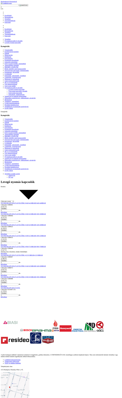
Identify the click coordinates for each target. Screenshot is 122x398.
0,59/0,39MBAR (41, 277)
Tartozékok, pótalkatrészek (16, 94)
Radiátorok (8, 57)
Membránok (8, 100)
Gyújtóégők (8, 74)
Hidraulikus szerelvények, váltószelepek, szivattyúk (20, 98)
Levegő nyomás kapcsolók (13, 42)
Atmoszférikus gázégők (12, 65)
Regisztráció (13, 1)
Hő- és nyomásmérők (11, 82)
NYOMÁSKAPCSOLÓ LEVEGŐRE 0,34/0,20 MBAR (18, 225)
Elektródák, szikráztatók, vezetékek (15, 76)
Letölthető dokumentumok (12, 360)
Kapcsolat (8, 22)
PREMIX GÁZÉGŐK (11, 67)
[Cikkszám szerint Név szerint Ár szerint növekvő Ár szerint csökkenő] (22, 201)
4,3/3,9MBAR (38, 255)
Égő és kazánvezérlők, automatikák (15, 64)
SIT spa (10, 177)
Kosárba (4, 208)
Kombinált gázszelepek (12, 60)
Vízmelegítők (9, 50)
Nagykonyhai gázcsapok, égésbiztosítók (17, 70)
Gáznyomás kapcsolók (15, 93)
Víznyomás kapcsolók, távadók (17, 91)
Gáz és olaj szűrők (10, 86)
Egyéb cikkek (9, 108)
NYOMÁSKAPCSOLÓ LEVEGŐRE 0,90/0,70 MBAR (18, 246)
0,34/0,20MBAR (41, 225)
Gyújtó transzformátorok (12, 103)
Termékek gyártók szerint (12, 174)
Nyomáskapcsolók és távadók (13, 41)
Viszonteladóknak (10, 20)
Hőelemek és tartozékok (12, 79)
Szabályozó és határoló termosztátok (15, 96)
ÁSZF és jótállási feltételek (13, 363)
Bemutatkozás (9, 17)
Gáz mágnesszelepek (11, 84)
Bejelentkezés (5, 1)
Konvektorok (9, 58)
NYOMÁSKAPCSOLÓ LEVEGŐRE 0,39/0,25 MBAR (18, 236)
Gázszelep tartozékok (11, 62)
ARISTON (11, 175)
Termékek (8, 19)
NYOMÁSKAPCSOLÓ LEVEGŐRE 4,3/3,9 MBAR (17, 255)
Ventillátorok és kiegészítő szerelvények (16, 106)
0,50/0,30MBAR (41, 214)
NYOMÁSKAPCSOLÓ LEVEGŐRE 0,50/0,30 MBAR (18, 214)
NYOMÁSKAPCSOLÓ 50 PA (10, 288)
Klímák (7, 53)
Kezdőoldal (8, 15)
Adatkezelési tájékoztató (12, 361)
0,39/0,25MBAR (41, 236)
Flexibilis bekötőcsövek (12, 105)
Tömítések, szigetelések (12, 101)
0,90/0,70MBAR (41, 246)
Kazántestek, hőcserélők (12, 72)
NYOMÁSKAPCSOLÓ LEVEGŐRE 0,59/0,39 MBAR (18, 277)
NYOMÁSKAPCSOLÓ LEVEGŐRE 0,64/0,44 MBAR (18, 203)
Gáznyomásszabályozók (12, 81)
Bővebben (4, 212)
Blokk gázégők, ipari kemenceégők (15, 69)
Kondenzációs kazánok (12, 51)
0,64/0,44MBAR (41, 203)
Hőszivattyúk (9, 55)
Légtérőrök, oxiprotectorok (13, 77)
